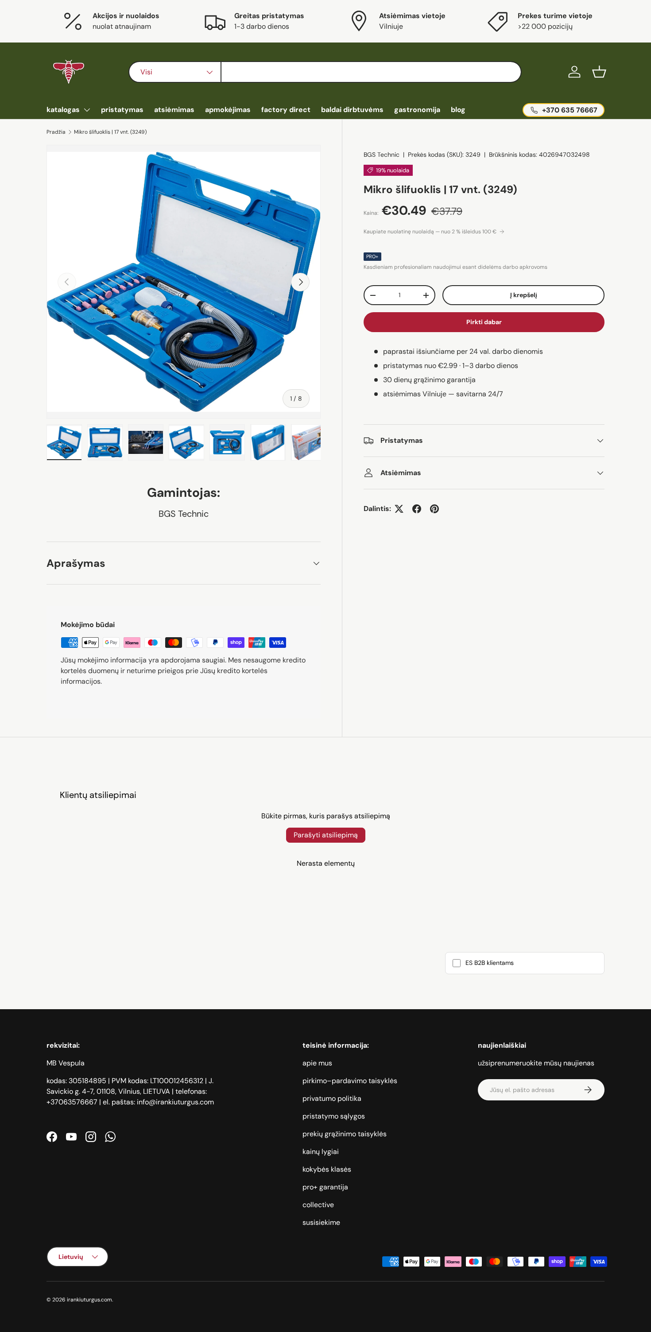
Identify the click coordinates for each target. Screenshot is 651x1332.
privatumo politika (331, 1098)
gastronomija (417, 109)
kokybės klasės (326, 1169)
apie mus (317, 1063)
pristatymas (122, 109)
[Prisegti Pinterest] (434, 509)
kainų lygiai (320, 1151)
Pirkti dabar (484, 322)
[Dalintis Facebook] (417, 509)
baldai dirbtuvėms (352, 109)
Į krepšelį (523, 295)
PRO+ (372, 256)
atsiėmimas (174, 109)
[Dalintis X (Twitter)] (399, 509)
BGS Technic (381, 155)
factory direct (285, 109)
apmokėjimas (228, 109)
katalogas (63, 109)
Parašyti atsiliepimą (326, 835)
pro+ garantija (325, 1187)
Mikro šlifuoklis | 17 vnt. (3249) (110, 132)
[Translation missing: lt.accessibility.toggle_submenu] (86, 110)
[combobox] (324, 72)
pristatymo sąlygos (333, 1116)
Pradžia (56, 132)
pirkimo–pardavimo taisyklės (349, 1080)
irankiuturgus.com (89, 1299)
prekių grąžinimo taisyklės (344, 1133)
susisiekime (321, 1222)
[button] (599, 71)
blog (458, 109)
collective (318, 1204)
